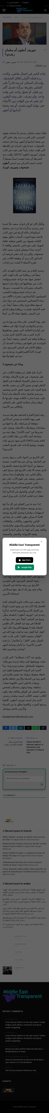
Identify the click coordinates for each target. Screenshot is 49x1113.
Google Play (26, 567)
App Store (26, 560)
